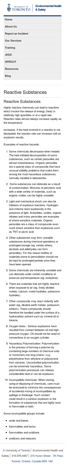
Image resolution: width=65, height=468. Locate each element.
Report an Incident (16, 33)
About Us (11, 26)
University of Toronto (18, 8)
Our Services (13, 40)
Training (10, 48)
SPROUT (10, 62)
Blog (8, 76)
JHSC (8, 55)
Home (8, 19)
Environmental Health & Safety (48, 8)
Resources (11, 69)
